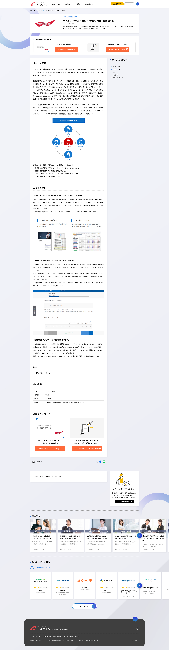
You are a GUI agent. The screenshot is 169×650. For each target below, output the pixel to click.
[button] (29, 535)
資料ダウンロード (118, 78)
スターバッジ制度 (83, 640)
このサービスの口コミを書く (123, 501)
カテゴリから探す (57, 4)
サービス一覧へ (85, 606)
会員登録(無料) (117, 4)
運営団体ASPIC (93, 640)
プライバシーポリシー (41, 640)
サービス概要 (116, 67)
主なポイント (116, 69)
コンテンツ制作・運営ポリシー (70, 640)
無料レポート (69, 4)
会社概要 (115, 75)
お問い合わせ (57, 637)
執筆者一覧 (47, 637)
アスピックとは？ (36, 637)
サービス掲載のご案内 (71, 637)
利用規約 (32, 640)
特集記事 (79, 4)
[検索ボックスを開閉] (137, 4)
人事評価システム (49, 10)
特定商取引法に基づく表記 (54, 640)
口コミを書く (89, 4)
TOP (31, 10)
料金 (114, 72)
